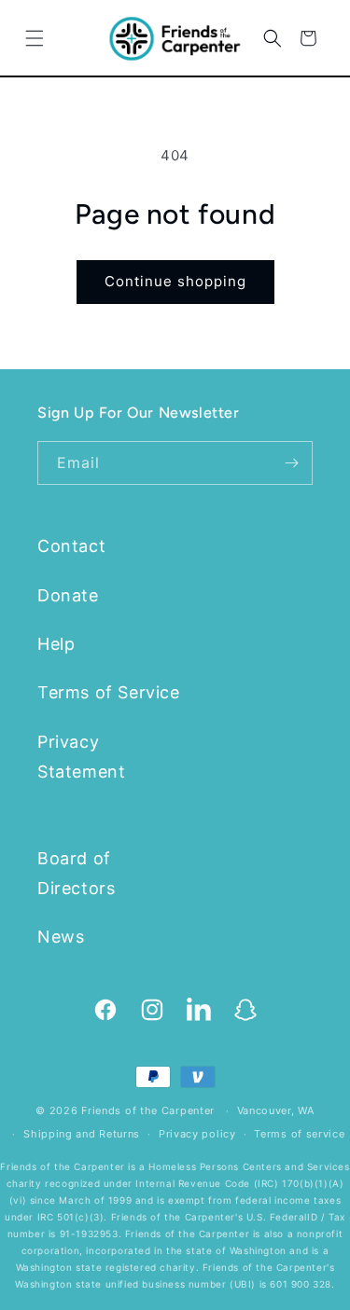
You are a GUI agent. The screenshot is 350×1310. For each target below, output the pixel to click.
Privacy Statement (81, 756)
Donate (68, 595)
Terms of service (299, 1133)
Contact (71, 546)
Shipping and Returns (81, 1133)
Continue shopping (175, 281)
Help (56, 644)
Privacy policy (197, 1133)
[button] (34, 38)
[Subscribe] (291, 463)
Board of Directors (76, 873)
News (60, 936)
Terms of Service (108, 692)
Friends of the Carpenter (148, 1110)
